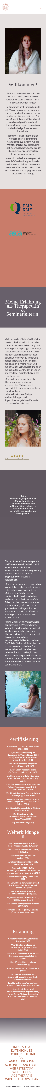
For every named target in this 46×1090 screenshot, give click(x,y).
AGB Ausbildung (21, 1061)
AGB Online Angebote (21, 1065)
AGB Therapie (21, 1075)
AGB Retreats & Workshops (21, 1070)
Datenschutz (21, 1050)
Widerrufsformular (21, 1079)
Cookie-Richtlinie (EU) (22, 1055)
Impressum (21, 1047)
